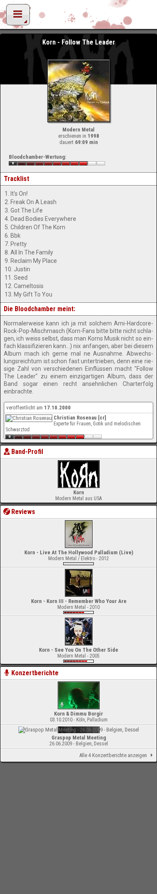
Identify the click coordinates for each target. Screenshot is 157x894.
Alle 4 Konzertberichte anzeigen (113, 755)
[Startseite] (78, 17)
